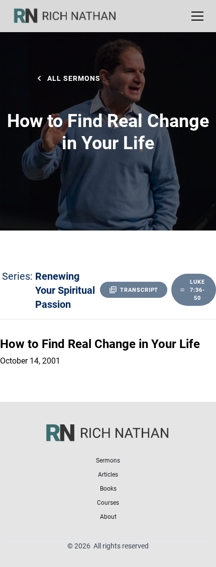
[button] (195, 16)
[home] (71, 16)
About (108, 516)
